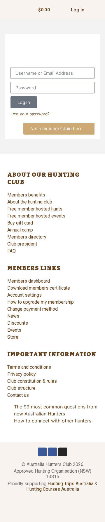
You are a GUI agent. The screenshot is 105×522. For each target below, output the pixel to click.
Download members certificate (38, 288)
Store (12, 337)
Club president (22, 244)
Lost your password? (30, 114)
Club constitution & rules (32, 381)
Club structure (21, 388)
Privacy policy (21, 374)
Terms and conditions (29, 367)
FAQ (11, 251)
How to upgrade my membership (40, 302)
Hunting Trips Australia (70, 483)
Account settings (24, 295)
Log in (78, 10)
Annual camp (20, 230)
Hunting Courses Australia (52, 489)
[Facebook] (42, 452)
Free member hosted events (36, 216)
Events (14, 330)
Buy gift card (20, 223)
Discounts (17, 323)
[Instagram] (62, 452)
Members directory (26, 237)
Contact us (18, 395)
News (13, 316)
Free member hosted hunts (34, 209)
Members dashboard (28, 281)
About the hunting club (29, 202)
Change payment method (32, 309)
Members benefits (26, 195)
